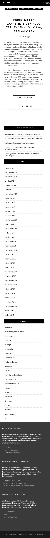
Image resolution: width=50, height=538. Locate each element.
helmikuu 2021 (10, 246)
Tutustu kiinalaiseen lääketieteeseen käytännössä (23, 139)
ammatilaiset (10, 336)
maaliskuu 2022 (11, 229)
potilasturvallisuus (12, 384)
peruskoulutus (10, 379)
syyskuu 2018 (10, 293)
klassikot (8, 366)
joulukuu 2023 (10, 190)
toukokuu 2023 (10, 211)
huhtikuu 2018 (10, 302)
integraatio (12, 8)
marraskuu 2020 (11, 250)
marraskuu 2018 (11, 285)
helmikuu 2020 (10, 259)
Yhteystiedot (8, 447)
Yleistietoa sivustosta (11, 453)
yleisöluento (9, 414)
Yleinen (8, 410)
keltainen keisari (11, 362)
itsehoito (8, 353)
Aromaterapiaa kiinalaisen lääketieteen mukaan (22, 134)
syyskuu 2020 (10, 254)
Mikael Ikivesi (12, 535)
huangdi (8, 345)
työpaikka (8, 401)
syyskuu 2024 (10, 181)
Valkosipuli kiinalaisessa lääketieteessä (19, 143)
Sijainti (5, 514)
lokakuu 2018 (10, 289)
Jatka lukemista (24, 97)
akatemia (8, 327)
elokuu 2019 (9, 267)
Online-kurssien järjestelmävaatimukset (18, 486)
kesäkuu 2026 (10, 168)
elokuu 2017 (9, 315)
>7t (43, 3)
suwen (7, 392)
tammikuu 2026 (11, 172)
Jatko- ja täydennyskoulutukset (15, 483)
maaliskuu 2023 (11, 220)
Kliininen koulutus (10, 517)
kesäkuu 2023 (10, 207)
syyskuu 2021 (10, 237)
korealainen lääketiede (31, 8)
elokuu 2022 (9, 224)
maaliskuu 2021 (11, 242)
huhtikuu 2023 (10, 216)
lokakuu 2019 (10, 263)
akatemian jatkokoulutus (14, 332)
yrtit (6, 418)
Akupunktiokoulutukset (12, 481)
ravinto (7, 388)
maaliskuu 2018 (11, 306)
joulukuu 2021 (10, 233)
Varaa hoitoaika (9, 512)
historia (8, 340)
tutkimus (8, 397)
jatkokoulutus (10, 358)
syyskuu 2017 (10, 311)
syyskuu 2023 (10, 203)
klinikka (7, 371)
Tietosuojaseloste (10, 450)
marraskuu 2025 (11, 177)
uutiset (7, 405)
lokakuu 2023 (10, 198)
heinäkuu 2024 (10, 185)
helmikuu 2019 (10, 276)
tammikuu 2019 (11, 280)
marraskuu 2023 (11, 194)
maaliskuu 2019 (11, 272)
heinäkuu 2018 (10, 298)
